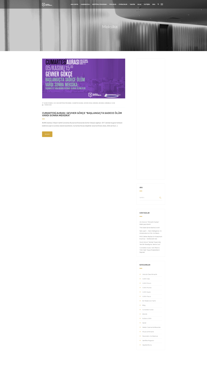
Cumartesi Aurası (77, 103)
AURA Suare (146, 292)
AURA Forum (146, 283)
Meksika (95, 103)
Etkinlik (144, 314)
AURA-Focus (146, 296)
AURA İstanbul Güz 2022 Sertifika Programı (57, 103)
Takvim (132, 4)
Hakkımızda (85, 4)
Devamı (47, 134)
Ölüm (113, 103)
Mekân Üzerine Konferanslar (151, 327)
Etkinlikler (123, 4)
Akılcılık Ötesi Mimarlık (149, 274)
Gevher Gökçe (88, 103)
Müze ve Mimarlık (148, 332)
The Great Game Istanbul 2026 (150, 227)
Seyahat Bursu (147, 345)
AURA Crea (146, 279)
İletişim (147, 4)
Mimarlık (108, 103)
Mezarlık (101, 103)
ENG (153, 4)
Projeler (112, 4)
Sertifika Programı (99, 4)
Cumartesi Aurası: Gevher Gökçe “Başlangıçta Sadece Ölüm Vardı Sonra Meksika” (82, 114)
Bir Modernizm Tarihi (149, 301)
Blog (139, 4)
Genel (144, 323)
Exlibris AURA (146, 318)
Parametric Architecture (150, 336)
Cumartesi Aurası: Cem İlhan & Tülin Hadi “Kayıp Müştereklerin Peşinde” (150, 250)
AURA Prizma (146, 287)
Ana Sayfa (74, 4)
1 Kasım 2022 (48, 105)
